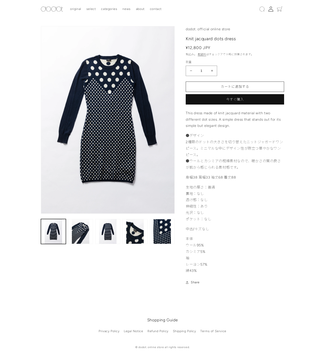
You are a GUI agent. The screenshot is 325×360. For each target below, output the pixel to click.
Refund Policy (157, 331)
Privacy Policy (109, 331)
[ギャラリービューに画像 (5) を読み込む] (162, 231)
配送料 (202, 54)
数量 (189, 62)
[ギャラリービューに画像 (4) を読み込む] (134, 231)
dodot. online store (151, 347)
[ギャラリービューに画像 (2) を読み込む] (80, 231)
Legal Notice (133, 331)
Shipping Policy (184, 331)
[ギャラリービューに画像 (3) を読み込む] (107, 231)
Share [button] (195, 282)
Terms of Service (213, 331)
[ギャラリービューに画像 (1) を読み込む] (53, 231)
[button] (262, 9)
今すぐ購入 (235, 99)
